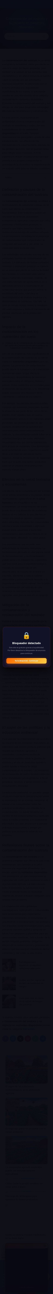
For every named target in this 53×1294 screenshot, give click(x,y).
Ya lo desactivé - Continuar (26, 661)
